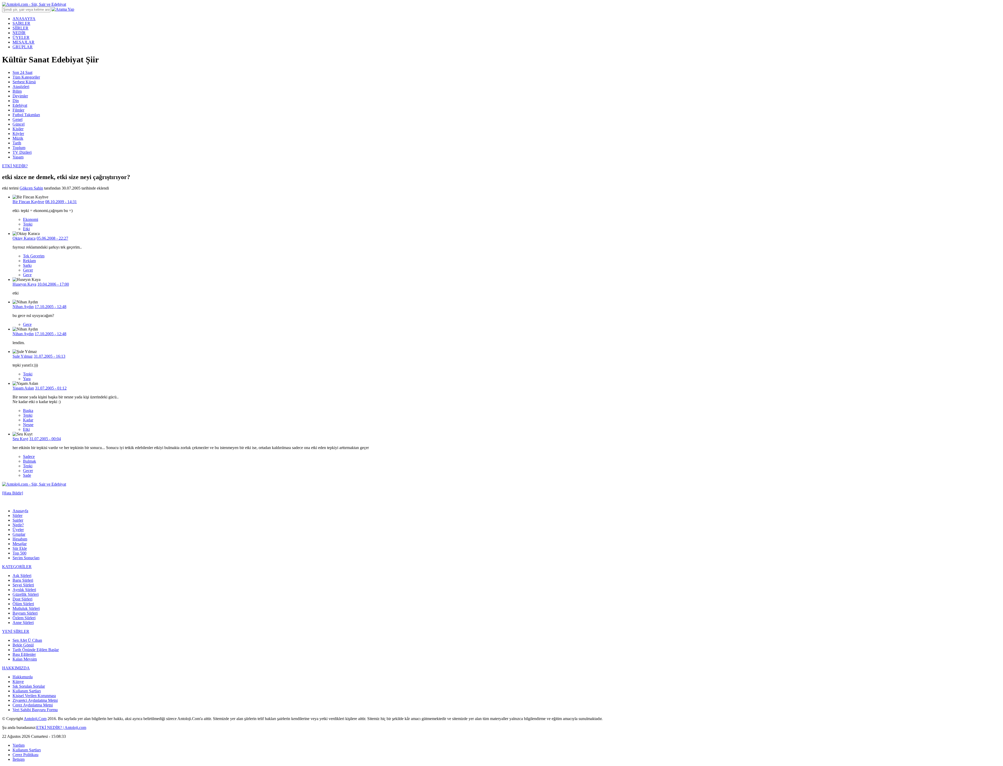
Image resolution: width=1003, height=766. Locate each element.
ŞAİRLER (21, 23)
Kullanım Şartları (27, 691)
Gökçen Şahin (31, 188)
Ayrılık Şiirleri (24, 589)
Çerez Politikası (25, 754)
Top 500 (19, 553)
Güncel (19, 124)
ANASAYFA (24, 18)
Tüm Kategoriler (26, 77)
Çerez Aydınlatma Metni (33, 705)
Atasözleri (21, 86)
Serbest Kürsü (24, 82)
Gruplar (19, 534)
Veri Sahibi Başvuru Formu (35, 710)
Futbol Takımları (26, 115)
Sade (27, 475)
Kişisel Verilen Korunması (34, 695)
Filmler (18, 110)
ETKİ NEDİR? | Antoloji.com (61, 727)
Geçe (27, 275)
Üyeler (18, 529)
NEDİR (19, 33)
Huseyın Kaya (24, 284)
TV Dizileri (22, 152)
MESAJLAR (23, 42)
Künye (18, 681)
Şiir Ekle (20, 548)
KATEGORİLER (17, 566)
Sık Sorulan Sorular (29, 686)
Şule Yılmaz (23, 356)
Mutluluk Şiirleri (26, 608)
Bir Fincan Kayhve (28, 201)
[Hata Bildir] (12, 493)
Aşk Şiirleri (22, 575)
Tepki (27, 224)
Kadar (28, 420)
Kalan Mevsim (25, 659)
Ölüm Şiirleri (23, 604)
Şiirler (17, 515)
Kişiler (18, 129)
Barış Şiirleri (23, 580)
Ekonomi (30, 219)
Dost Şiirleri (22, 599)
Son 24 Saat (22, 72)
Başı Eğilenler (24, 654)
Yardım (19, 745)
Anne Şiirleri (23, 622)
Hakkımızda (23, 677)
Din (16, 100)
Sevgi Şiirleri (23, 585)
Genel (17, 119)
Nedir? (18, 525)
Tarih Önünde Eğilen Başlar (36, 649)
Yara (27, 378)
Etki (26, 229)
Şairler (18, 520)
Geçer (28, 270)
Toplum (19, 147)
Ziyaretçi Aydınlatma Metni (35, 700)
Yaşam (18, 157)
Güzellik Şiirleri (26, 594)
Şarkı (27, 265)
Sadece (29, 456)
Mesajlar (20, 543)
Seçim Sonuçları (26, 558)
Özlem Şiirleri (24, 618)
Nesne (28, 424)
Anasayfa (20, 511)
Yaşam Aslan (23, 388)
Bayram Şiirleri (25, 613)
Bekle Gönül (23, 645)
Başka (28, 410)
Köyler (18, 133)
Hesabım (20, 539)
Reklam (29, 260)
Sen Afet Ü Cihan (27, 640)
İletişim (19, 759)
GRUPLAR (23, 47)
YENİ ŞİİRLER (15, 631)
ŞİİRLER (20, 28)
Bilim (17, 91)
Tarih (17, 143)
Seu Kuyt (20, 439)
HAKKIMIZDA (16, 668)
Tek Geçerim (33, 256)
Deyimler (20, 96)
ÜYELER (21, 37)
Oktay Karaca (24, 238)
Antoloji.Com (35, 718)
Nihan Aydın (23, 306)
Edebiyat (20, 105)
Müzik (18, 138)
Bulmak (29, 461)
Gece (27, 324)
